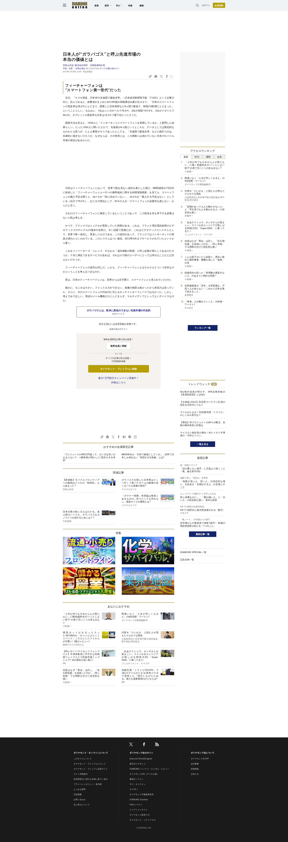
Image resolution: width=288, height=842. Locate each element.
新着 (96, 5)
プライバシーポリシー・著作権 (88, 784)
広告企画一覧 (187, 559)
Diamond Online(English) (141, 758)
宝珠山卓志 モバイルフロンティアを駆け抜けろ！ (97, 68)
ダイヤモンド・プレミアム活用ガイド (91, 768)
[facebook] (144, 745)
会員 (219, 156)
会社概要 (195, 763)
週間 (208, 156)
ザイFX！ (134, 789)
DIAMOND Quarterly (139, 799)
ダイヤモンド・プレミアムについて (90, 763)
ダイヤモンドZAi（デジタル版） (144, 773)
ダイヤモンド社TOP (200, 758)
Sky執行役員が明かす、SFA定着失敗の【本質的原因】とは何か (202, 393)
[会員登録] (219, 5)
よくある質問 (80, 789)
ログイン (206, 5)
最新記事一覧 (203, 534)
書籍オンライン (137, 779)
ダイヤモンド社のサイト (141, 752)
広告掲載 (78, 794)
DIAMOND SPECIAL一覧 (193, 552)
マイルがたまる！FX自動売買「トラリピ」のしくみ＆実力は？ (202, 413)
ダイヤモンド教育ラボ (140, 814)
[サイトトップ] (79, 5)
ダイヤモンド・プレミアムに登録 (118, 368)
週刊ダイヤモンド (138, 763)
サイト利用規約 (81, 773)
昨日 (197, 156)
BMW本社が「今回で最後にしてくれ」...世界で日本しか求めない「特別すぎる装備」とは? (148, 456)
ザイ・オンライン (138, 784)
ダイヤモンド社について (202, 752)
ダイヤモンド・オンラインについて (91, 752)
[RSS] (157, 745)
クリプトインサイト (139, 809)
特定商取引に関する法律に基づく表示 (91, 779)
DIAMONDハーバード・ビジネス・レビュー (149, 768)
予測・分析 (68, 68)
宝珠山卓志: (84, 65)
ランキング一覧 (203, 327)
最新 (186, 156)
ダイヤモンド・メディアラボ (143, 819)
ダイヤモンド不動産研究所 (142, 794)
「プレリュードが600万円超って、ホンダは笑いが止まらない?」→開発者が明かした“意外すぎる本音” (89, 457)
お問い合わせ (80, 799)
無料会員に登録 (118, 345)
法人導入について (82, 804)
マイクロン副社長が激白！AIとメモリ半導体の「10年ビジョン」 (202, 434)
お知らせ (195, 773)
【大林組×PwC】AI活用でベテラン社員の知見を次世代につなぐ (202, 403)
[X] (131, 745)
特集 (130, 5)
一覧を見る (202, 444)
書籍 (142, 5)
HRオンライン (136, 804)
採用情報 (195, 768)
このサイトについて (83, 758)
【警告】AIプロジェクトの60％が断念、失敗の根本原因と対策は (202, 424)
